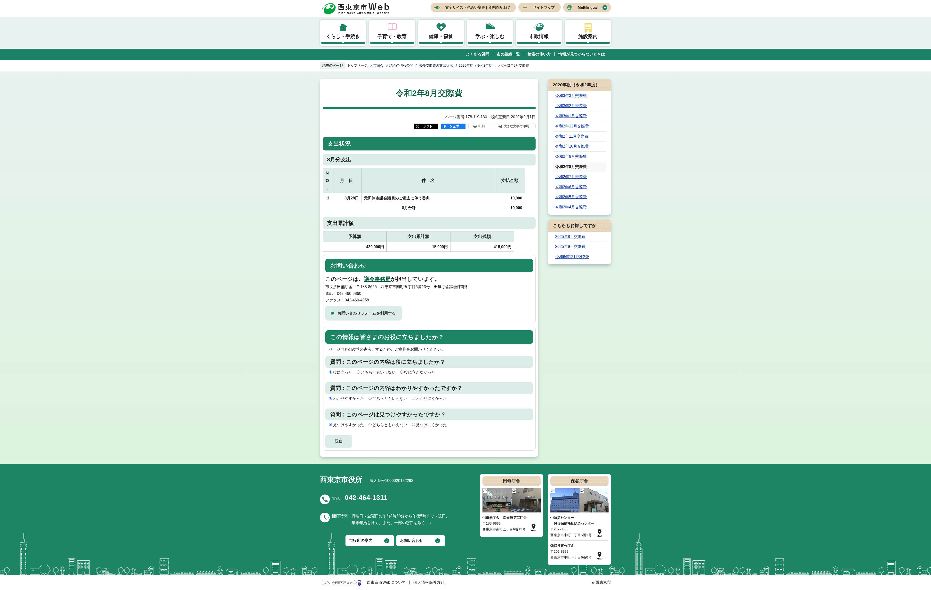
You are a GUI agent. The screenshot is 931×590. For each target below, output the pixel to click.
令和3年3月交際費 (571, 96)
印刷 (481, 126)
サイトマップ (544, 7)
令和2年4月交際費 (571, 207)
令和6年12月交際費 (572, 257)
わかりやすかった (348, 398)
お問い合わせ (411, 540)
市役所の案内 (360, 540)
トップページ (357, 65)
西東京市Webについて (386, 582)
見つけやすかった (348, 425)
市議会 (378, 65)
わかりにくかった (431, 398)
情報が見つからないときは (581, 54)
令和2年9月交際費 (571, 156)
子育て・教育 (392, 36)
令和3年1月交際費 (571, 116)
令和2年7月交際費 (571, 177)
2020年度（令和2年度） (477, 65)
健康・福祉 (441, 36)
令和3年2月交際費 (571, 106)
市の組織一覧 (508, 54)
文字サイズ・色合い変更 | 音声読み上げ (477, 7)
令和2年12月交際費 (572, 126)
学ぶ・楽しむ (490, 36)
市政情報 (539, 36)
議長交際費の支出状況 (436, 65)
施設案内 (588, 36)
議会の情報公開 (401, 65)
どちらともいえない (378, 372)
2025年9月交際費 (570, 246)
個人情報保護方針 (428, 582)
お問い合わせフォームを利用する (366, 313)
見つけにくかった (431, 425)
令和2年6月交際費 (571, 187)
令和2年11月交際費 (571, 136)
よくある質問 (477, 54)
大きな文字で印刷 (516, 126)
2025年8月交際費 (570, 237)
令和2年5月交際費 (571, 197)
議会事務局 (377, 279)
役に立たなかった (419, 372)
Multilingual (588, 7)
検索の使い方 (539, 54)
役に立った (342, 372)
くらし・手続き (343, 36)
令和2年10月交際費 (572, 146)
